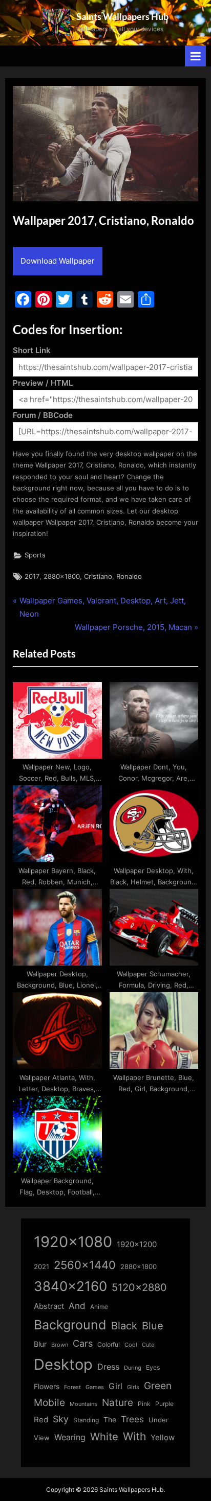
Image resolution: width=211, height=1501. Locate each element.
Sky (61, 1419)
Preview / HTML (43, 383)
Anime (99, 1306)
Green (158, 1386)
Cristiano (98, 576)
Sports (35, 555)
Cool (130, 1345)
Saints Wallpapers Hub (122, 16)
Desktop (63, 1364)
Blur (40, 1344)
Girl (115, 1386)
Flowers (46, 1386)
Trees (132, 1419)
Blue (152, 1325)
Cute (148, 1345)
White (104, 1436)
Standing (86, 1420)
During (132, 1367)
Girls (133, 1387)
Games (95, 1387)
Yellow (163, 1437)
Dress (108, 1367)
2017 (32, 576)
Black (124, 1326)
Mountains (83, 1404)
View (42, 1438)
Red (41, 1419)
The (109, 1419)
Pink (144, 1404)
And (77, 1305)
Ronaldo (129, 576)
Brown (59, 1344)
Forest (72, 1387)
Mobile (49, 1402)
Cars (83, 1343)
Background (70, 1324)
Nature (117, 1403)
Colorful (108, 1344)
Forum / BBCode (43, 415)
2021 (41, 1267)
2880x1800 (62, 576)
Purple (164, 1404)
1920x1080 (73, 1242)
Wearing (70, 1437)
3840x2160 (70, 1286)
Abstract (49, 1306)
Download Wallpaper (57, 261)
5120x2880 (139, 1287)
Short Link (32, 350)
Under (158, 1420)
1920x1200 (137, 1244)
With (134, 1436)
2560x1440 (85, 1265)
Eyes (153, 1367)
